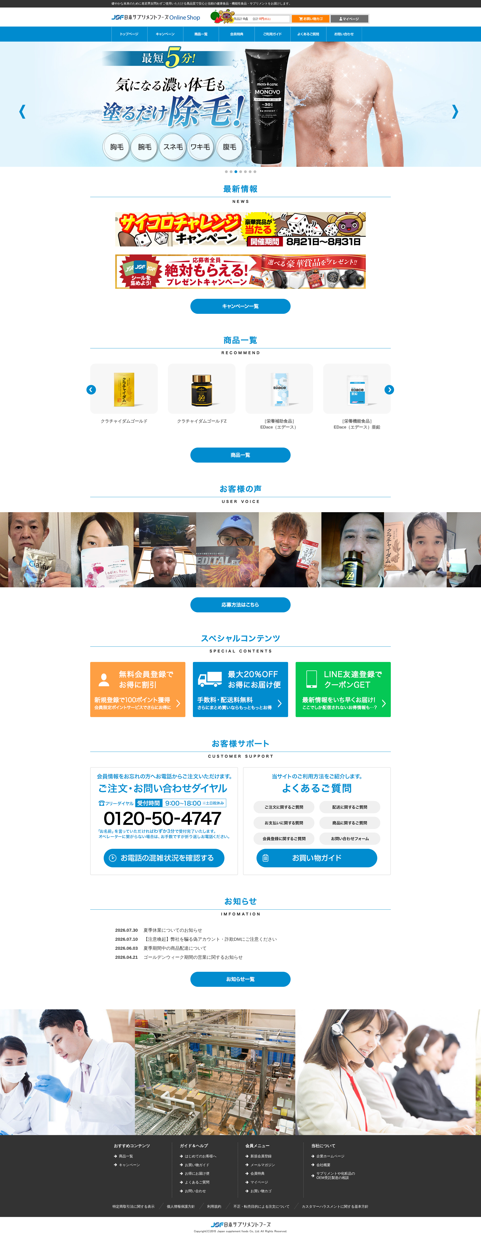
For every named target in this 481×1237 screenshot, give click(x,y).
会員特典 (258, 1173)
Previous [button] (22, 112)
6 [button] (251, 172)
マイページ (259, 1182)
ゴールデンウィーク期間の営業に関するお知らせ (193, 957)
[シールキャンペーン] (240, 271)
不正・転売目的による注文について (261, 1206)
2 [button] (231, 172)
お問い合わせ (195, 1191)
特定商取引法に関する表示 (133, 1206)
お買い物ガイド (197, 1165)
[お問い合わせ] (344, 34)
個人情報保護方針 (181, 1206)
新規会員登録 (261, 1156)
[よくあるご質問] (308, 34)
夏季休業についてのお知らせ (173, 930)
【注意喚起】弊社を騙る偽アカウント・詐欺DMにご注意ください (210, 939)
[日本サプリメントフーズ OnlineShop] (158, 20)
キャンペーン (129, 1165)
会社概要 (323, 1165)
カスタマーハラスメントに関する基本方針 (335, 1206)
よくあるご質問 (197, 1182)
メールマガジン (263, 1165)
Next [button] (455, 112)
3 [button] (236, 172)
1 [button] (227, 172)
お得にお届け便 (197, 1173)
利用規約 (214, 1206)
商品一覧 (126, 1156)
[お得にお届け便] (201, 34)
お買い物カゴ (261, 1191)
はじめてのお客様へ (200, 1156)
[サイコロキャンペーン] (240, 229)
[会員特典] (237, 34)
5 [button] (246, 172)
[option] (240, 104)
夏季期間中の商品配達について (175, 948)
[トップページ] (129, 34)
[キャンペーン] (165, 34)
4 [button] (241, 172)
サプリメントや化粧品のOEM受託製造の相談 (335, 1175)
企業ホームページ (330, 1156)
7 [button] (255, 172)
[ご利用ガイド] (272, 34)
